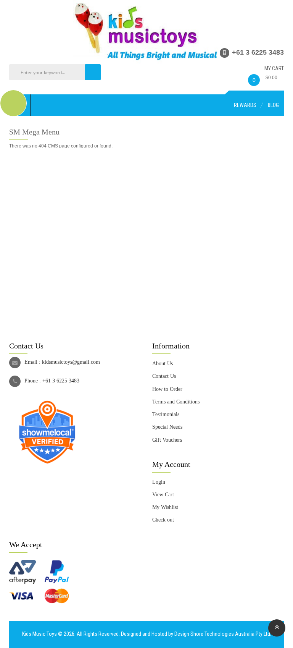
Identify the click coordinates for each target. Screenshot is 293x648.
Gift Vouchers (167, 440)
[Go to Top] (276, 628)
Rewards (245, 105)
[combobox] (57, 72)
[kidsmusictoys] (146, 3)
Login (158, 482)
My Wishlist (165, 507)
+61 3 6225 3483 (60, 381)
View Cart (163, 494)
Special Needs (167, 427)
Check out (163, 520)
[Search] (93, 72)
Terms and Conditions (176, 402)
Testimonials (165, 414)
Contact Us (164, 376)
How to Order (167, 389)
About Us (162, 363)
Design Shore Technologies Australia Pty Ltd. (222, 634)
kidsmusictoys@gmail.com (71, 362)
